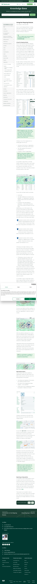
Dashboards (5, 97)
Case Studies (26, 570)
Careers (25, 568)
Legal (14, 581)
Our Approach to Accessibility (6, 34)
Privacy (17, 581)
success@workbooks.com (8, 526)
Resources (26, 562)
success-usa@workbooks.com (9, 552)
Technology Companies (17, 570)
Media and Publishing (17, 568)
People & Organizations (7, 93)
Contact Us (26, 574)
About (25, 560)
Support (25, 564)
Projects (4, 60)
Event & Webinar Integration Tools (8, 81)
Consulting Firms (16, 560)
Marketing (4, 560)
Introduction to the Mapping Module (8, 68)
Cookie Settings (24, 581)
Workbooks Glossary (6, 105)
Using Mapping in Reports (8, 71)
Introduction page (21, 38)
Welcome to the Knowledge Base (8, 26)
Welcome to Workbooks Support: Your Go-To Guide (7, 37)
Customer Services (5, 562)
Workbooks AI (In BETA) (7, 43)
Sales (3, 564)
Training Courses (27, 572)
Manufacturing (15, 566)
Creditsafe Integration (7, 75)
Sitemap (20, 581)
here (22, 489)
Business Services (16, 564)
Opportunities (5, 58)
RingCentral (5, 86)
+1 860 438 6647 (7, 550)
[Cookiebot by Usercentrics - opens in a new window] (32, 284)
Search (32, 14)
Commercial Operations (6, 566)
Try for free (30, 4)
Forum (25, 566)
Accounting (15, 562)
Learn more (31, 1)
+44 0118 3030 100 (7, 524)
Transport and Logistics (17, 572)
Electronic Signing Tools (7, 73)
